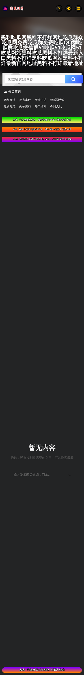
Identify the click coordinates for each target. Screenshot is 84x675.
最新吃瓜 (9, 106)
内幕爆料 (25, 106)
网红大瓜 (9, 100)
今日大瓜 (56, 106)
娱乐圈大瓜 (57, 100)
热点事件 (25, 100)
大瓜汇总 (40, 100)
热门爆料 (40, 106)
